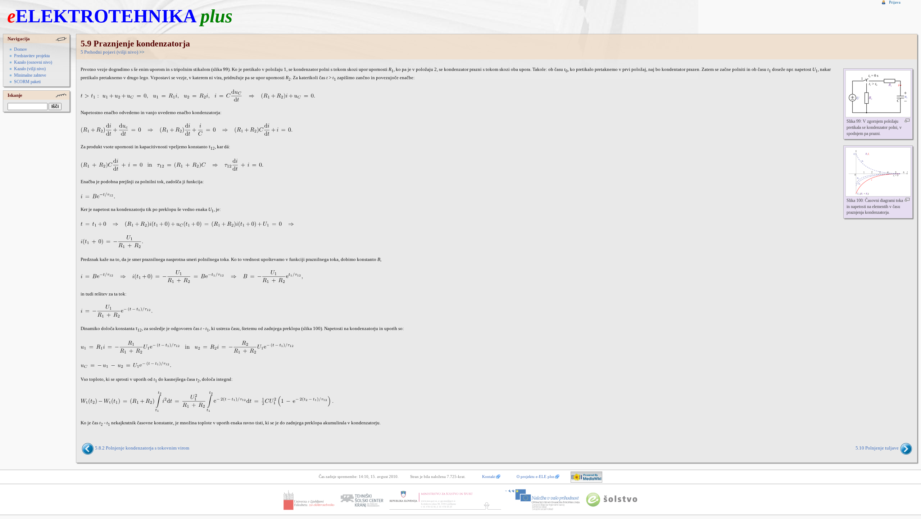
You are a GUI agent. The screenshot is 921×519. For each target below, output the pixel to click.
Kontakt (488, 476)
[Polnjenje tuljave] (905, 448)
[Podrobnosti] (907, 120)
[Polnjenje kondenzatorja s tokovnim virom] (88, 448)
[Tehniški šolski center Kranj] (361, 500)
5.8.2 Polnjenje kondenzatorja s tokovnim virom (142, 448)
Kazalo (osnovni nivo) (33, 62)
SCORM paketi (27, 81)
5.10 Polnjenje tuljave (877, 448)
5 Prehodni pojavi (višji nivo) (109, 52)
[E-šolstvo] (611, 500)
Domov (20, 49)
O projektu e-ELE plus (535, 476)
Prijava (894, 2)
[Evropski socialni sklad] (542, 500)
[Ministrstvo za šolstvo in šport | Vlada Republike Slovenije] (444, 500)
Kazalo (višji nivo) (30, 68)
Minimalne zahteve (30, 75)
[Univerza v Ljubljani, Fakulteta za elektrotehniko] (308, 500)
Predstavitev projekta (32, 55)
